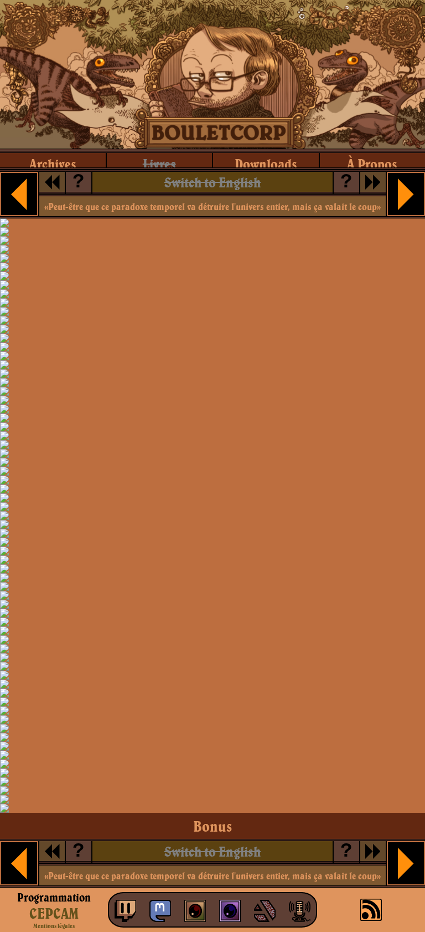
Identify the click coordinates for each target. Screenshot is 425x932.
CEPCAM (54, 913)
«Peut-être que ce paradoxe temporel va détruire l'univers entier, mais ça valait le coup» (212, 206)
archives (52, 163)
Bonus (212, 826)
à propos (372, 163)
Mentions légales (54, 926)
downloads (266, 163)
